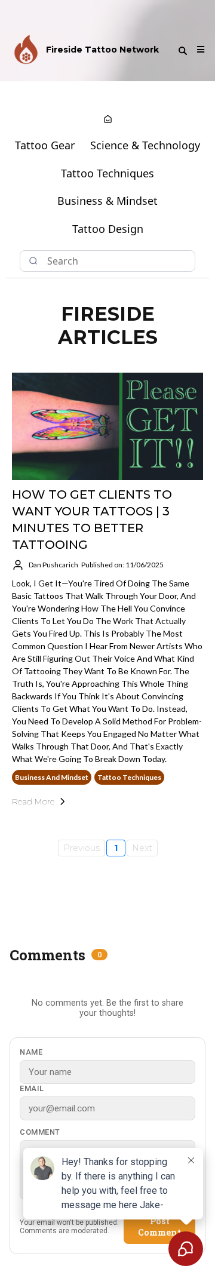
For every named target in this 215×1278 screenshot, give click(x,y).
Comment (40, 1132)
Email (32, 1088)
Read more (33, 801)
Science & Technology (145, 145)
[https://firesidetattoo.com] (26, 49)
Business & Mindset (107, 200)
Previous (81, 848)
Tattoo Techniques (107, 173)
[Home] (107, 119)
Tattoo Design (107, 229)
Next (142, 848)
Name (31, 1051)
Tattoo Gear (45, 145)
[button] (199, 49)
